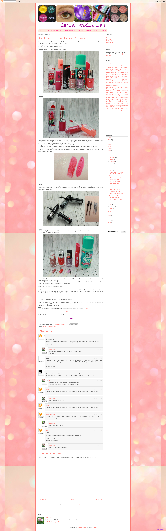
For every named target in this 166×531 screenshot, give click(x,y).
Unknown (48, 336)
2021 (109, 142)
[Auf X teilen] (73, 324)
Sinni (47, 430)
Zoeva (123, 110)
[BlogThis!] (72, 324)
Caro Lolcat (52, 349)
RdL (127, 101)
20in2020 (115, 64)
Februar (111, 206)
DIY (112, 77)
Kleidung (108, 87)
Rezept (118, 103)
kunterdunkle (49, 372)
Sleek (126, 105)
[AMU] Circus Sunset (114, 181)
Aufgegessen (118, 69)
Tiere (116, 108)
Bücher (118, 74)
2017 (109, 151)
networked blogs (110, 42)
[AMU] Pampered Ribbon (115, 199)
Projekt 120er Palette (112, 99)
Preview (114, 97)
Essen (116, 79)
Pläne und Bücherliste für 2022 (55, 30)
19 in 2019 (109, 64)
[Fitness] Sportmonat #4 (115, 189)
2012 (109, 218)
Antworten (41, 339)
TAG (126, 106)
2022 (109, 140)
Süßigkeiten (121, 106)
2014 (109, 213)
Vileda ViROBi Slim (114, 183)
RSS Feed (109, 40)
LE (116, 87)
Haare (115, 84)
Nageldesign (109, 90)
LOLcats (126, 87)
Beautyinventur (110, 72)
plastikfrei (108, 97)
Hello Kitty (125, 84)
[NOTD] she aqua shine (115, 191)
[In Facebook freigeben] (75, 324)
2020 (109, 144)
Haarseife (119, 84)
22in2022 (125, 64)
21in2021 (120, 64)
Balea (119, 70)
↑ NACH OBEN (160, 529)
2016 (109, 153)
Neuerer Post (43, 499)
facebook (108, 37)
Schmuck (118, 105)
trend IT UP (124, 108)
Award (107, 70)
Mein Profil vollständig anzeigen (52, 522)
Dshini (116, 77)
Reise (107, 103)
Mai (110, 170)
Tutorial (108, 110)
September (112, 161)
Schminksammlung (110, 105)
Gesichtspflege (118, 82)
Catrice (115, 76)
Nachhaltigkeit (125, 88)
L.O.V (113, 87)
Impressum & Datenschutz (92, 30)
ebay (121, 77)
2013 (109, 215)
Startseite (42, 30)
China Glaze (121, 76)
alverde (115, 66)
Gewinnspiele (109, 84)
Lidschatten (120, 87)
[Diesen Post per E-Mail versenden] (70, 324)
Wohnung (119, 110)
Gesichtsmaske (110, 82)
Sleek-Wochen (110, 106)
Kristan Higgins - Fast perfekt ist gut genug (115, 176)
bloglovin (108, 44)
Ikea (118, 85)
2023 (109, 137)
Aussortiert (125, 69)
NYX (126, 92)
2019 (109, 146)
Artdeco (126, 66)
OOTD (118, 94)
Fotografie (119, 80)
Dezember (112, 155)
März (111, 204)
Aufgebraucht (110, 69)
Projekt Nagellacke (117, 101)
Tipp (119, 108)
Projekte (104, 30)
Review (55, 326)
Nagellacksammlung (70, 30)
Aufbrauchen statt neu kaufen (117, 67)
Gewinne (125, 82)
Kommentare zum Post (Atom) (74, 504)
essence (121, 79)
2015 (109, 211)
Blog (126, 72)
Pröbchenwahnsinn (123, 97)
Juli (110, 166)
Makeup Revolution (115, 89)
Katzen (121, 85)
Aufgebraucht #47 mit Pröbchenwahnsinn (114, 196)
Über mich (80, 30)
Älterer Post (99, 499)
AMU (120, 66)
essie (126, 79)
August (111, 163)
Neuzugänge (110, 92)
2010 (109, 222)
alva (111, 66)
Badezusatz (114, 70)
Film (111, 80)
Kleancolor (125, 85)
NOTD (119, 92)
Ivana (47, 389)
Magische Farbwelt (50, 414)
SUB (117, 106)
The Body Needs (110, 108)
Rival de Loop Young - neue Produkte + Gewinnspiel (116, 173)
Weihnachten (113, 110)
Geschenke (125, 81)
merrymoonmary (82, 527)
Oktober (112, 159)
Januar (111, 208)
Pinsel (126, 96)
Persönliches (114, 96)
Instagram (108, 39)
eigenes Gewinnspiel (47, 326)
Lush (107, 88)
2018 (109, 148)
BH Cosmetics (119, 72)
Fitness (114, 81)
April (111, 202)
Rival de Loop (124, 103)
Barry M (125, 70)
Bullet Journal (109, 76)
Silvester (122, 105)
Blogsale (108, 74)
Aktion (107, 66)
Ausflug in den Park (114, 179)
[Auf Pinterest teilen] (77, 324)
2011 (109, 220)
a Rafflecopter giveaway (71, 311)
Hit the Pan (109, 85)
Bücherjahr (125, 74)
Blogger (94, 527)
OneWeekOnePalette (111, 94)
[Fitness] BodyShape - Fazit (116, 193)
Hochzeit (115, 85)
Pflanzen (121, 96)
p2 (122, 94)
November (112, 157)
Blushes (112, 74)
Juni (111, 168)
